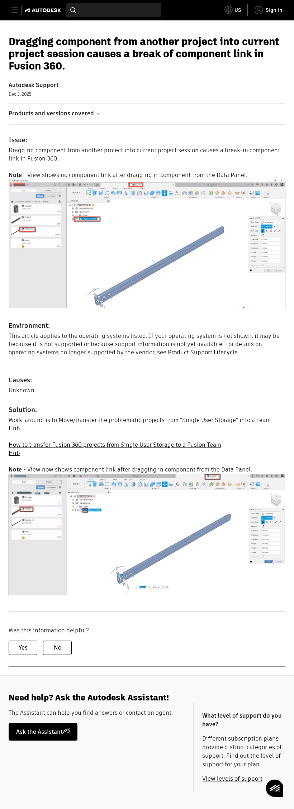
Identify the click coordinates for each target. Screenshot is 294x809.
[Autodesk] (44, 10)
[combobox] (113, 10)
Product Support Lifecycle (203, 352)
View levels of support (232, 779)
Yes (23, 647)
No (57, 647)
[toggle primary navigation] (18, 10)
